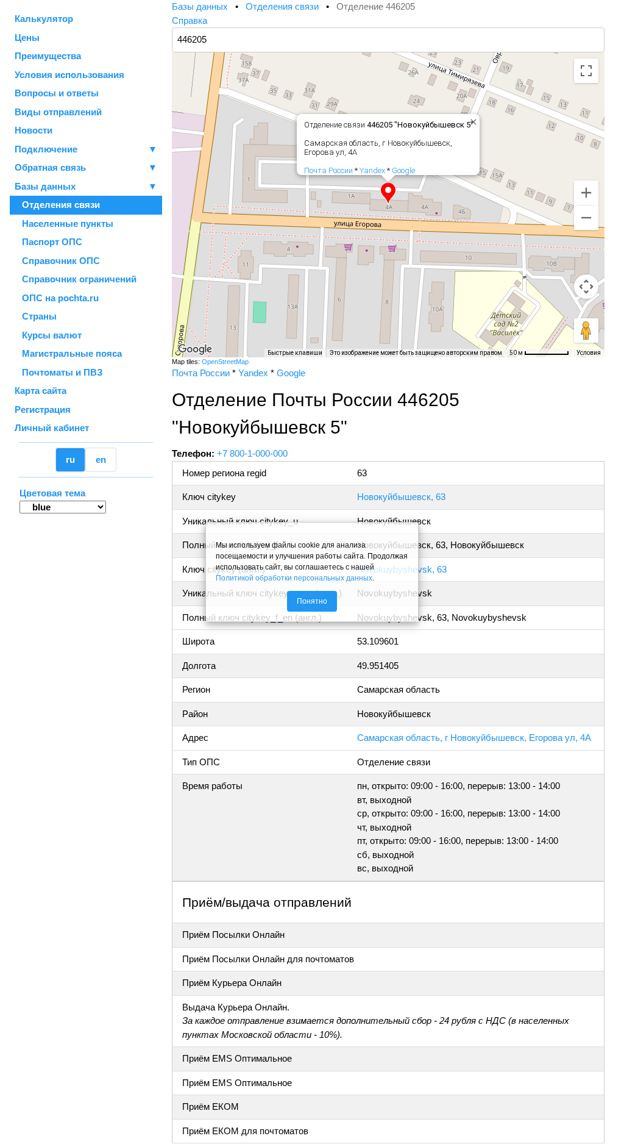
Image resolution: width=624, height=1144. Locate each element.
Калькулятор (44, 18)
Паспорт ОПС (48, 242)
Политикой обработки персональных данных (294, 578)
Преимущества (48, 56)
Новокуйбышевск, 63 (401, 497)
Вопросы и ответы (57, 93)
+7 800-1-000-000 (252, 453)
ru (70, 459)
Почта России (328, 170)
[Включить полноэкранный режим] (586, 71)
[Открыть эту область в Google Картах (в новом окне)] (195, 349)
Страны (36, 316)
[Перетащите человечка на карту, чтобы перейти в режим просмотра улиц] (586, 330)
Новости (33, 130)
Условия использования (69, 75)
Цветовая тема (52, 493)
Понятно (312, 601)
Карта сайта (40, 390)
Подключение (86, 149)
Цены (27, 37)
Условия (588, 352)
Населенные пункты (64, 223)
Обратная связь (86, 167)
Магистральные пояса (68, 353)
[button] (388, 193)
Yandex (372, 170)
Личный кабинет (52, 428)
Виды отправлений (58, 112)
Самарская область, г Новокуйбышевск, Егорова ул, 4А (474, 737)
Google (403, 170)
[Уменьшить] (586, 218)
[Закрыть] (471, 119)
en (101, 459)
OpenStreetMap (225, 361)
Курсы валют (48, 335)
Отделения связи (57, 204)
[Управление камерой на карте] (586, 286)
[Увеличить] (586, 193)
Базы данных (45, 186)
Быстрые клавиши (295, 352)
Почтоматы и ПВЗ (58, 372)
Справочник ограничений (75, 279)
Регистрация (43, 409)
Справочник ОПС (57, 261)
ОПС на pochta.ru (57, 298)
